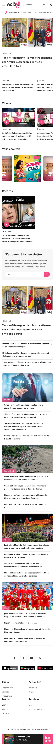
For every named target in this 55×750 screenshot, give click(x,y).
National (7, 54)
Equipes (5, 692)
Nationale (33, 688)
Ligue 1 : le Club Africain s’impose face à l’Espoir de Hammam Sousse (27, 631)
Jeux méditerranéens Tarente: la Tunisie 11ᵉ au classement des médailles (24, 640)
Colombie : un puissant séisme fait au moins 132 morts (25, 506)
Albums (5, 710)
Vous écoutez (11, 149)
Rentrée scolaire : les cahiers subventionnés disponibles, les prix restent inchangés (27, 345)
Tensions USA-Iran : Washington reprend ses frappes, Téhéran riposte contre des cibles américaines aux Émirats (23, 427)
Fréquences (7, 696)
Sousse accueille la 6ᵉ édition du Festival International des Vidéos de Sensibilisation (23, 565)
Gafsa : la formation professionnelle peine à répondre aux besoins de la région (23, 406)
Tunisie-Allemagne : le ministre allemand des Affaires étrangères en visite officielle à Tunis (27, 62)
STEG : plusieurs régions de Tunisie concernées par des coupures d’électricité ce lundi (26, 364)
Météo (6, 81)
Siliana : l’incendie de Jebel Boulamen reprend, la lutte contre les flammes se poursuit (25, 416)
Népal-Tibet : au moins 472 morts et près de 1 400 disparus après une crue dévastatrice (26, 478)
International (9, 471)
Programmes (7, 688)
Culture (7, 540)
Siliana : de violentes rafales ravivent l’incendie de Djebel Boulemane (26, 437)
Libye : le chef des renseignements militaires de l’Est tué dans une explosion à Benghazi (25, 497)
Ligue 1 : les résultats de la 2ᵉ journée (20, 623)
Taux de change (35, 710)
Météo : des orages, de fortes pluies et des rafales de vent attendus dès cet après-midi (18, 88)
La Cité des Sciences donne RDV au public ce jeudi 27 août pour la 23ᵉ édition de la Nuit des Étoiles (17, 136)
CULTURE (7, 232)
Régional (7, 400)
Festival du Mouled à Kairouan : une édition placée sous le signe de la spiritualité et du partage (26, 546)
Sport (6, 608)
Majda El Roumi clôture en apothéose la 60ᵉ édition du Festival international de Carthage (26, 574)
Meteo (31, 706)
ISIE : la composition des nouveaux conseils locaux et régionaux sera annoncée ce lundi (25, 354)
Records (7, 191)
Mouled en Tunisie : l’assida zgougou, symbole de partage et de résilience (26, 556)
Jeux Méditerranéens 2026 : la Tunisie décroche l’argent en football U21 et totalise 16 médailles (25, 615)
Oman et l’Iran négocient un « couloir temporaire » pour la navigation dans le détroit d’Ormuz (27, 487)
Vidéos (6, 103)
